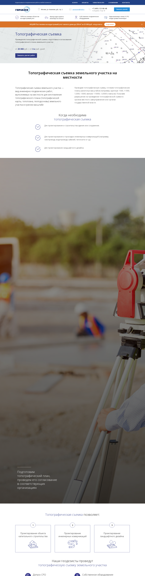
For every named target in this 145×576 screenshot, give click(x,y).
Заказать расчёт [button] (122, 9)
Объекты (85, 2)
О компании (113, 2)
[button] (110, 24)
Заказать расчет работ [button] (26, 55)
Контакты (126, 2)
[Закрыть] (142, 24)
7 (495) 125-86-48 (100, 8)
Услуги (74, 2)
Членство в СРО (98, 2)
